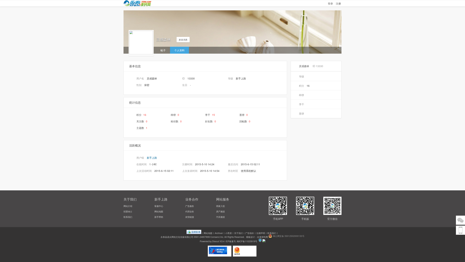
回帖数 (244, 121)
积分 (141, 115)
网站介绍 (128, 205)
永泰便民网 (262, 236)
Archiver (219, 233)
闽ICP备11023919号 (247, 241)
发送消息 (183, 39)
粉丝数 (176, 121)
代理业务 (189, 211)
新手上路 (152, 157)
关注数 (141, 121)
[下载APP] (460, 230)
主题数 (141, 128)
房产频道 (220, 211)
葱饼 (243, 115)
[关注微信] (460, 220)
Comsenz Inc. (217, 236)
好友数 (210, 121)
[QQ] (194, 233)
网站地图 (158, 211)
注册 (338, 3)
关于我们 (238, 233)
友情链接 (189, 216)
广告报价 (249, 233)
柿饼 (175, 115)
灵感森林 (304, 66)
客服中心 (158, 205)
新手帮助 (158, 216)
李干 (210, 115)
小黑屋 (228, 233)
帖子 (163, 50)
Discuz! (215, 241)
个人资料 (179, 50)
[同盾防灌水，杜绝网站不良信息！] (263, 241)
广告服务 (189, 205)
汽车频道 (220, 216)
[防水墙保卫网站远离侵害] (260, 241)
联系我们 (128, 216)
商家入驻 (220, 205)
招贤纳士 (128, 211)
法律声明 (260, 233)
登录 (330, 3)
